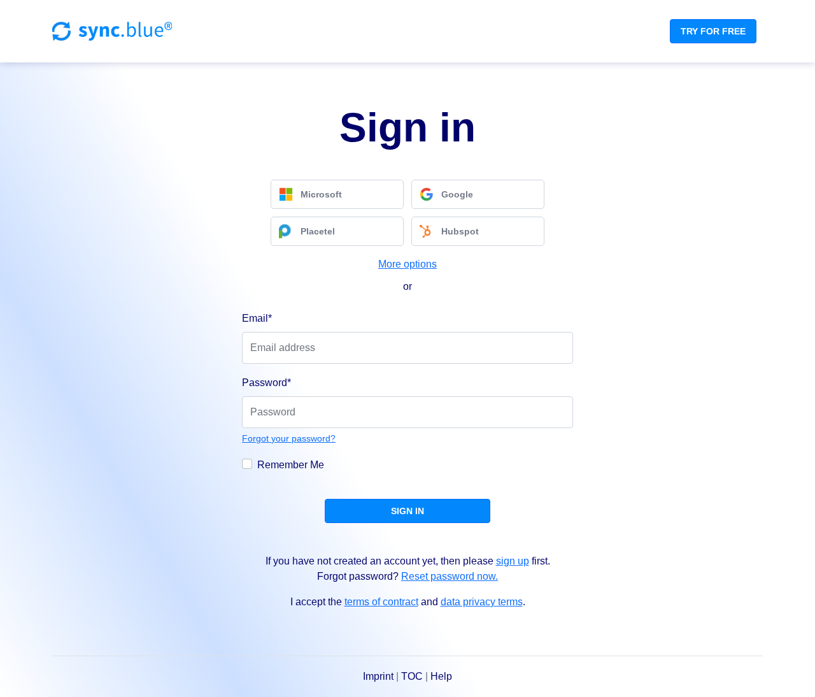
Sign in (407, 511)
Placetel (318, 231)
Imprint (378, 676)
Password (266, 382)
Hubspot (460, 231)
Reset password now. (449, 576)
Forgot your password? (289, 438)
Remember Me (290, 464)
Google (457, 194)
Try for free (713, 31)
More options (407, 264)
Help (441, 676)
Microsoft (321, 194)
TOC (412, 676)
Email (257, 318)
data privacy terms (482, 601)
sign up (512, 561)
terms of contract (381, 601)
